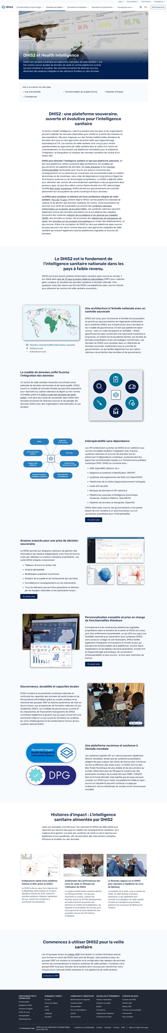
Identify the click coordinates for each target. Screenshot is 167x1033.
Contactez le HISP (50, 976)
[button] (146, 7)
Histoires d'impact (114, 92)
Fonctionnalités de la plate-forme (81, 92)
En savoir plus (94, 520)
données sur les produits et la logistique (72, 221)
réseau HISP (74, 954)
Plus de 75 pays (59, 200)
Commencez (31, 96)
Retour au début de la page (138, 1027)
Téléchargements (158, 7)
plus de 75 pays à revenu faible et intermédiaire (80, 279)
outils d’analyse (92, 167)
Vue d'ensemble (33, 92)
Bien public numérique (60, 188)
